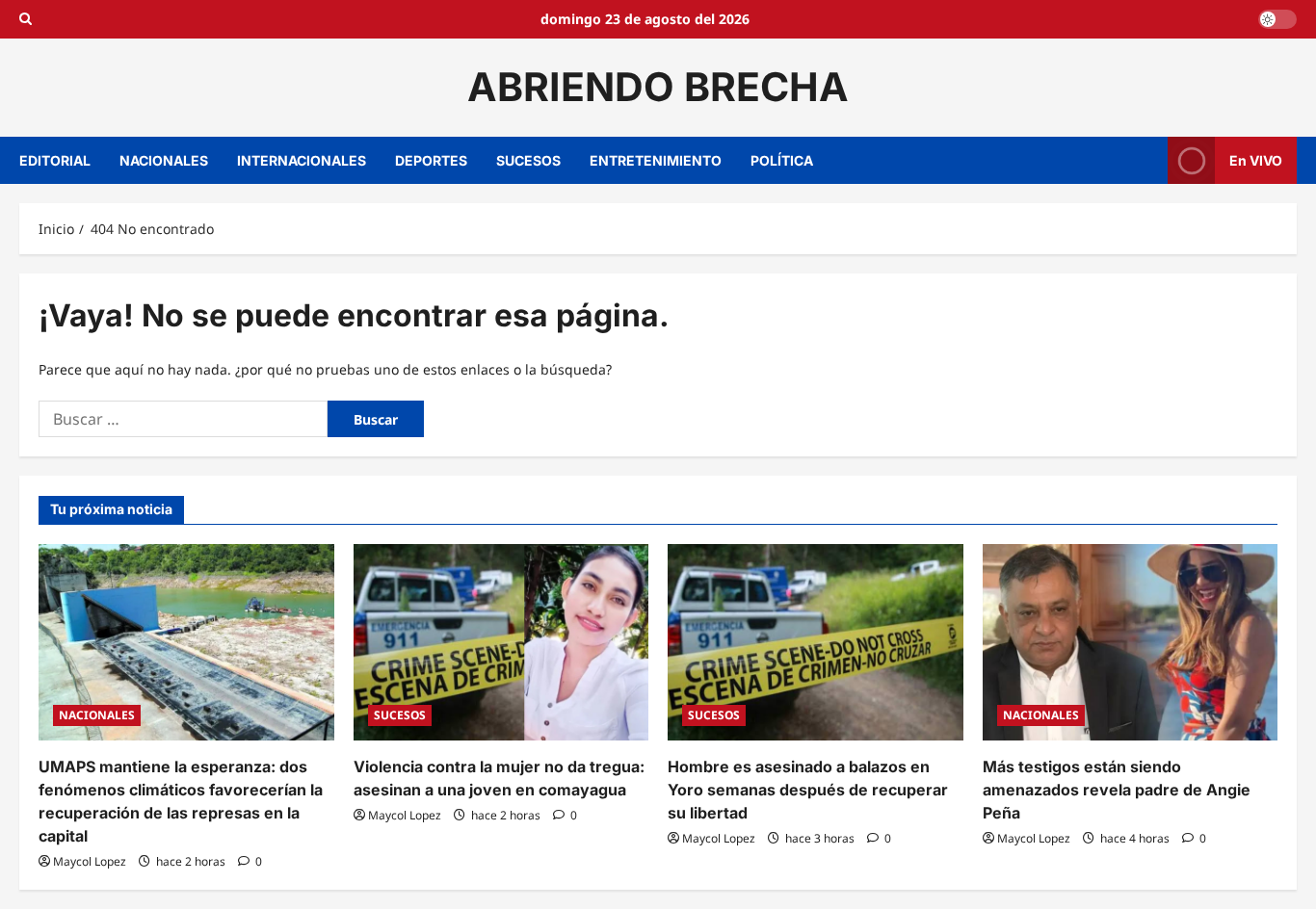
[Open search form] (25, 19)
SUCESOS (528, 160)
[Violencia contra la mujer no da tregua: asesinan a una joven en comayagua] (501, 642)
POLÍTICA (781, 160)
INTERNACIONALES (301, 160)
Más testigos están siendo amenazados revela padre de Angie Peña (1116, 789)
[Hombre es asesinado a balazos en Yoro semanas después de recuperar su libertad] (815, 642)
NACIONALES (163, 160)
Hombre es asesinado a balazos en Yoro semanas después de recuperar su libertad (808, 789)
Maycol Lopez (89, 861)
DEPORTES (431, 160)
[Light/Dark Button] (1277, 19)
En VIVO (1255, 159)
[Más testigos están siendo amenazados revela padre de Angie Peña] (1130, 642)
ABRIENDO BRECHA (658, 87)
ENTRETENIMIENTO (656, 160)
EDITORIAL (55, 160)
